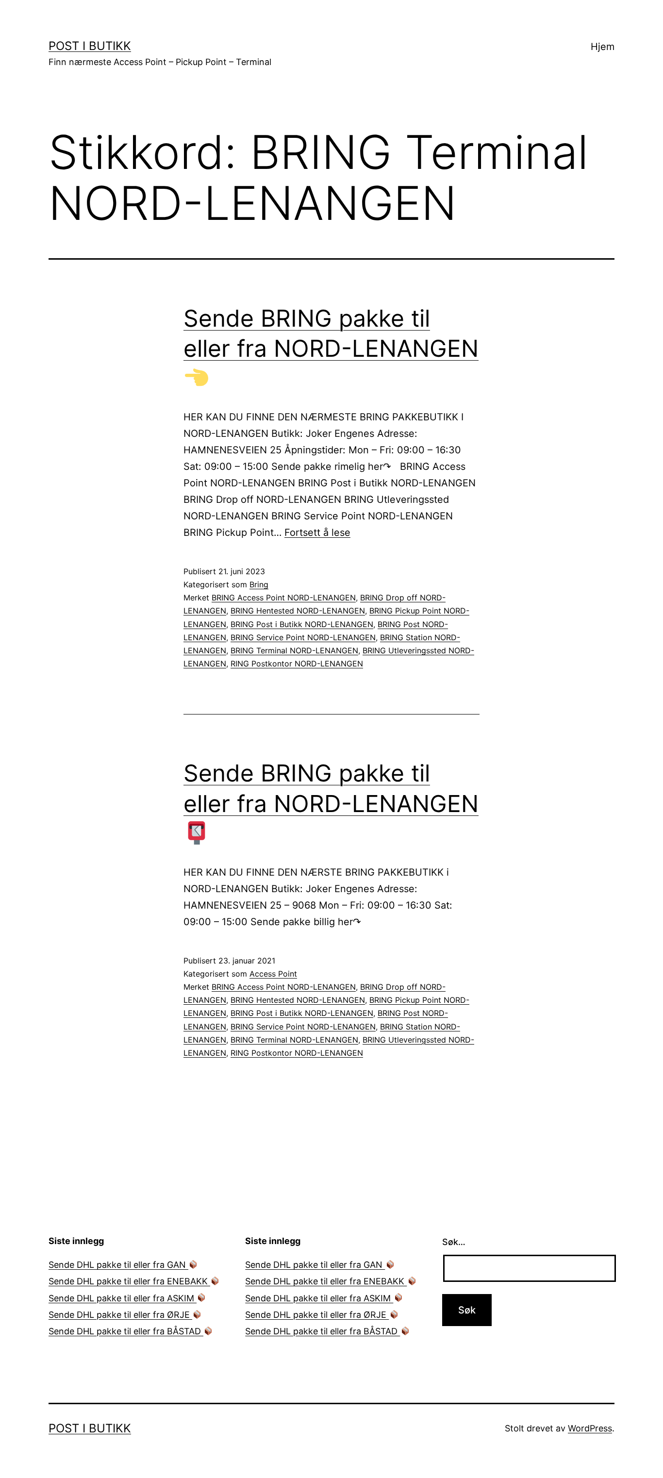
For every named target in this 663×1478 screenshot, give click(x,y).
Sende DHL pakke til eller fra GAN (118, 1265)
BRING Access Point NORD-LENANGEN (284, 597)
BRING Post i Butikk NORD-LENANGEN (302, 624)
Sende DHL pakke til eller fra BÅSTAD (126, 1331)
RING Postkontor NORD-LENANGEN (297, 663)
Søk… (453, 1242)
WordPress (590, 1428)
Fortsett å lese (317, 532)
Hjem (602, 46)
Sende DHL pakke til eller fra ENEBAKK (129, 1281)
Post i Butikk (90, 46)
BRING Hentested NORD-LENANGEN (298, 610)
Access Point (273, 974)
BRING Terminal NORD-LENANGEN (294, 650)
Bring (258, 584)
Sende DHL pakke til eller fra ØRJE (120, 1315)
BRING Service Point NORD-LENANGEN (303, 637)
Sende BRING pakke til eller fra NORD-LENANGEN (331, 333)
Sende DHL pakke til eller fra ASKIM (123, 1298)
